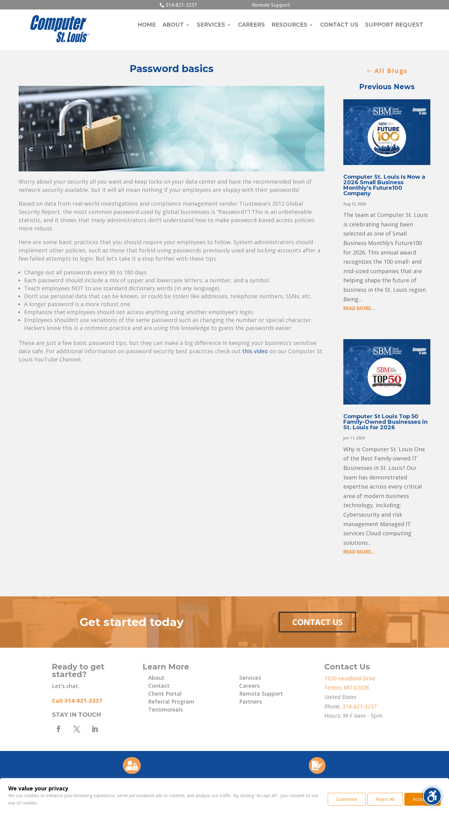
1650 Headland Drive (349, 678)
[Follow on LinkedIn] (94, 729)
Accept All (422, 799)
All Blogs (390, 71)
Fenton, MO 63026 (346, 687)
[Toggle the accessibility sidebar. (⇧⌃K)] (432, 796)
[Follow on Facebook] (58, 729)
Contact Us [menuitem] (339, 25)
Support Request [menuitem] (394, 25)
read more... (358, 308)
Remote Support (271, 5)
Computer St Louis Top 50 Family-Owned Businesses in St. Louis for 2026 (385, 422)
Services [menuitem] (211, 25)
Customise (346, 799)
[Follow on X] (76, 729)
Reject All (385, 799)
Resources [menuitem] (289, 25)
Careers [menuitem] (251, 25)
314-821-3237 (181, 5)
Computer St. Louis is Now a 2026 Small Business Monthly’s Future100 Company (384, 185)
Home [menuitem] (146, 25)
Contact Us (317, 622)
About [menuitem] (173, 25)
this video (255, 351)
